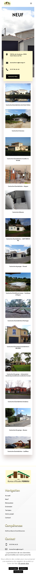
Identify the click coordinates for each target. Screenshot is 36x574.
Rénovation (9, 503)
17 (29, 181)
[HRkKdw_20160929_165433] (18, 291)
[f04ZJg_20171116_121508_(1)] (18, 183)
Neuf (7, 499)
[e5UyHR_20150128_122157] (18, 236)
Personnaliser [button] (18, 571)
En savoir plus (23, 563)
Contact (8, 518)
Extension (8, 507)
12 (25, 369)
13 (23, 181)
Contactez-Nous (12, 76)
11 (20, 181)
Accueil (7, 496)
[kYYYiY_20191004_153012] (18, 448)
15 (26, 181)
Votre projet (9, 514)
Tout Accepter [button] (13, 568)
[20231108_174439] (18, 317)
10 (22, 369)
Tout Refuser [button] (23, 568)
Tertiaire (8, 510)
